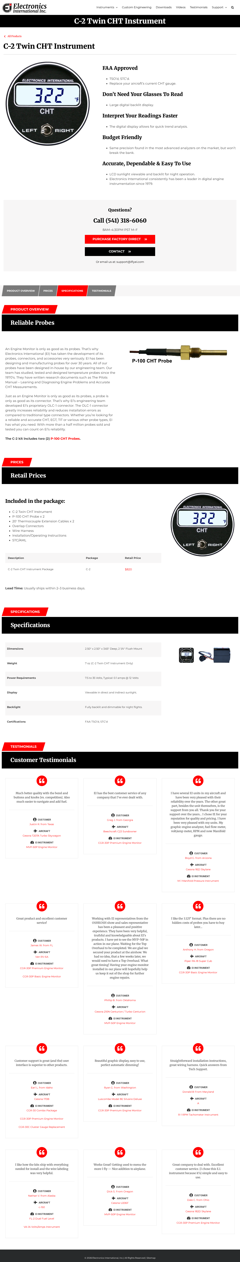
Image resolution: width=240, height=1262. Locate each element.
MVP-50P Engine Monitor (41, 847)
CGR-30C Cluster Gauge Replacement (42, 1127)
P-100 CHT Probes (65, 439)
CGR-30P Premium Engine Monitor (120, 842)
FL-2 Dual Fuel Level (41, 1218)
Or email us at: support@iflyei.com (120, 262)
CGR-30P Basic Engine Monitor (42, 976)
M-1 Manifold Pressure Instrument (198, 880)
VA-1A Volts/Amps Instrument (42, 1226)
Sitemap (151, 1258)
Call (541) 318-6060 (120, 220)
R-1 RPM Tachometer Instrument (198, 1114)
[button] (232, 7)
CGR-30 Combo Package (42, 1110)
